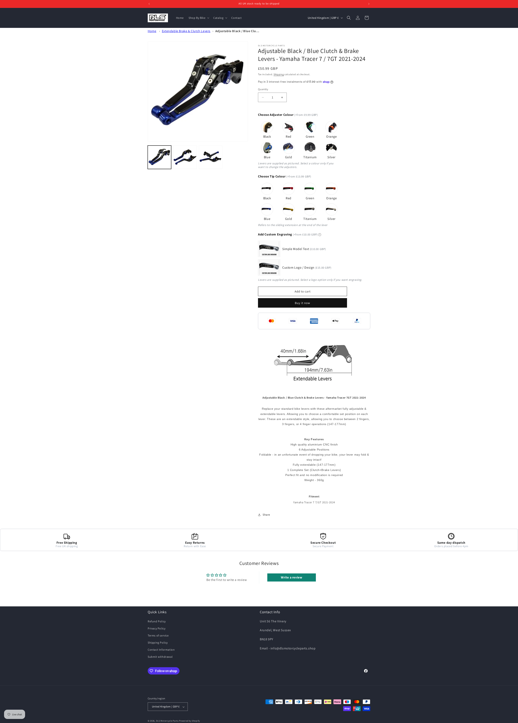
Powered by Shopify (189, 721)
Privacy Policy (156, 628)
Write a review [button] (291, 577)
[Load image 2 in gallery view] (185, 157)
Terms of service (158, 635)
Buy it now (302, 303)
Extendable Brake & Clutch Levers (186, 31)
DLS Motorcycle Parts (167, 721)
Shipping (279, 74)
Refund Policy (157, 621)
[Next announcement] (368, 4)
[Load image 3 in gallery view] (210, 157)
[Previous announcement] (149, 4)
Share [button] (266, 514)
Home (152, 31)
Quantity (263, 89)
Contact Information (161, 649)
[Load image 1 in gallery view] (159, 157)
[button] (198, 18)
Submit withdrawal (160, 657)
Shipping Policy (158, 642)
